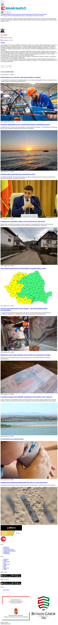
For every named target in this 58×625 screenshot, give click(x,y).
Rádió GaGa (6, 568)
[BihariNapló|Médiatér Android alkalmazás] (16, 576)
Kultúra (17, 14)
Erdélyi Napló (6, 561)
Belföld (9, 14)
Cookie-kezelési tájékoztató (9, 550)
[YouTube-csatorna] (4, 594)
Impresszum (6, 547)
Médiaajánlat (6, 552)
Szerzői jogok (6, 548)
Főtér (4, 566)
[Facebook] (2, 594)
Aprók (39, 14)
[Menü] (5, 12)
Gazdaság (13, 14)
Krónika (5, 560)
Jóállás (4, 569)
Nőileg (4, 565)
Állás (36, 14)
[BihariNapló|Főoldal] (29, 621)
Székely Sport (6, 564)
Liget (4, 562)
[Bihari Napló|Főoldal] (14, 10)
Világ (34, 14)
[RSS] (13, 594)
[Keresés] (2, 2)
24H (2, 14)
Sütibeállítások (6, 553)
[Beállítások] (2, 12)
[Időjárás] (2, 4)
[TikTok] (10, 594)
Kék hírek (27, 14)
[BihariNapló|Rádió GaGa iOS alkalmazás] (6, 584)
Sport (31, 14)
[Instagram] (7, 594)
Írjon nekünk (6, 590)
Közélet (5, 14)
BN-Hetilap (44, 14)
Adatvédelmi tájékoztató (8, 549)
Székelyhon (6, 559)
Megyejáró (22, 14)
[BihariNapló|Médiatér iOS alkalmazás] (6, 576)
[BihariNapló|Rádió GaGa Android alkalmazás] (16, 584)
